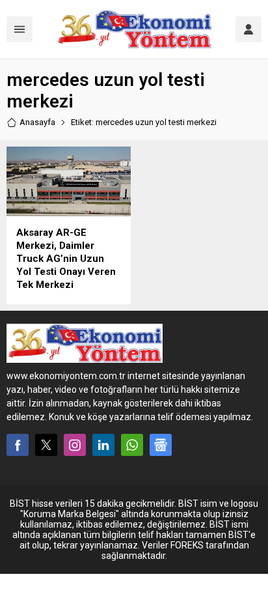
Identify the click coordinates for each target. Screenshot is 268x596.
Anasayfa (37, 122)
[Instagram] (75, 445)
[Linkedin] (103, 445)
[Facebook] (18, 445)
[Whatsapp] (132, 445)
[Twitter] (46, 445)
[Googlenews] (161, 445)
